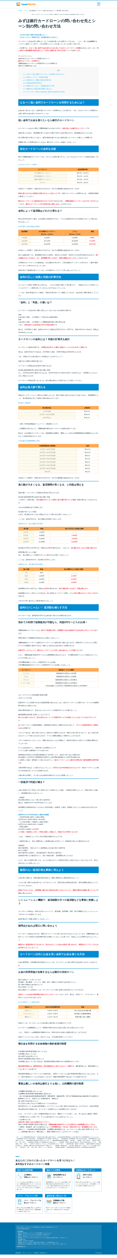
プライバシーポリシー (27, 1253)
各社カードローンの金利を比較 (37, 77)
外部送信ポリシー (44, 1253)
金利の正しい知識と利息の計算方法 (38, 80)
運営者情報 (18, 1253)
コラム (25, 10)
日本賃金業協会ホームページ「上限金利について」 (41, 424)
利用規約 (36, 1253)
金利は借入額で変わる (34, 83)
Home (20, 10)
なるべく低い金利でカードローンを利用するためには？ (45, 74)
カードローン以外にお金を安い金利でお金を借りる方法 (45, 92)
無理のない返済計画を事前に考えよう (39, 89)
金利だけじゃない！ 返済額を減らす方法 (40, 86)
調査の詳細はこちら (21, 1246)
